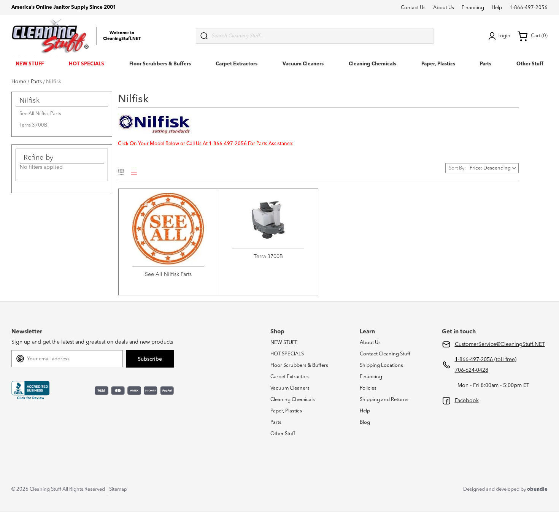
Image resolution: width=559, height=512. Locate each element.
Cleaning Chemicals (372, 64)
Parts (485, 64)
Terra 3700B (33, 125)
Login (503, 35)
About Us (443, 7)
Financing (473, 7)
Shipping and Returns (384, 399)
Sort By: (457, 168)
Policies (368, 388)
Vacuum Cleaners (303, 64)
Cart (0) (539, 35)
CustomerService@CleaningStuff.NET (500, 344)
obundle (537, 489)
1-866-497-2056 (529, 7)
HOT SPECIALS (86, 64)
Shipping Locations (381, 365)
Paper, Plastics (438, 64)
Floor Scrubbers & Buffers (160, 64)
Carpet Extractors (236, 64)
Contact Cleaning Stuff (385, 354)
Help (497, 7)
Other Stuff (529, 64)
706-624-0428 (471, 370)
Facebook (467, 400)
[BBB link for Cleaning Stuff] (30, 390)
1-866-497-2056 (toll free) (485, 359)
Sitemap (118, 489)
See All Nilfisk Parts (40, 113)
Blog (365, 422)
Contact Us (413, 7)
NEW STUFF (30, 64)
